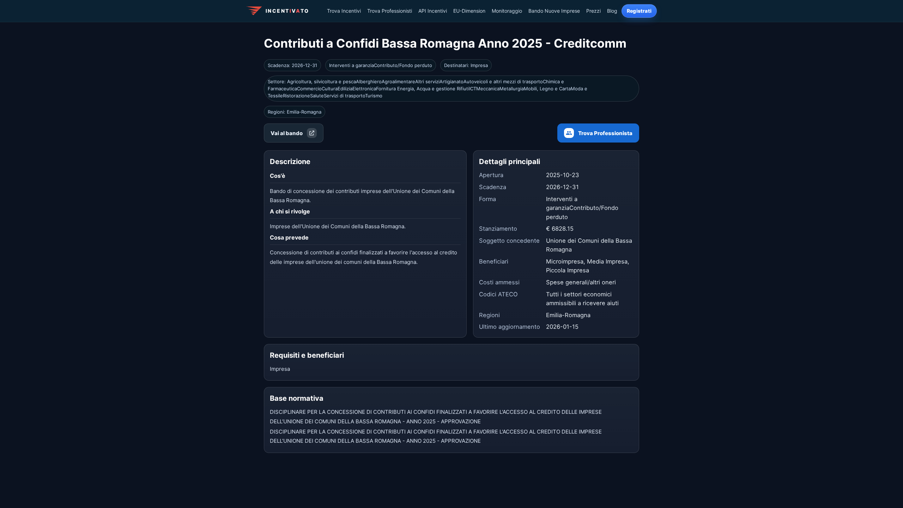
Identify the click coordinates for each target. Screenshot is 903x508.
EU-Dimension (469, 11)
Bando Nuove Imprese (554, 11)
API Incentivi (432, 11)
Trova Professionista (605, 133)
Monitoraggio (507, 11)
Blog (612, 11)
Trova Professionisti (389, 11)
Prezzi (593, 11)
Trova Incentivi (344, 11)
